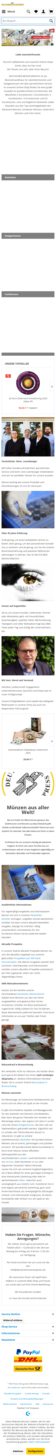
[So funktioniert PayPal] (28, 1352)
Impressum (48, 1404)
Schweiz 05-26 (28, 37)
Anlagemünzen (26, 1124)
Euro (11, 1161)
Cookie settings (32, 1393)
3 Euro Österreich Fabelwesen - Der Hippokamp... (28, 751)
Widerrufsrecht (10, 1404)
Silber (22, 1180)
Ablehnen (18, 1451)
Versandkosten (14, 1387)
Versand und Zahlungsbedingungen (26, 1398)
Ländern (23, 1158)
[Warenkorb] (51, 11)
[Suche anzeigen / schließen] (28, 11)
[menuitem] (8, 11)
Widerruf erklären (12, 1320)
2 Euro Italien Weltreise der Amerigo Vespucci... (28, 400)
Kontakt (46, 1393)
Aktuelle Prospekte (12, 1393)
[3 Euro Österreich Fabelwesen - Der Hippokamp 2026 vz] (28, 732)
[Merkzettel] (36, 11)
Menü (11, 11)
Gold (32, 1183)
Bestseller (26, 1139)
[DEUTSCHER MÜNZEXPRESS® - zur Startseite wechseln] (13, 4)
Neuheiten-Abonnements (31, 993)
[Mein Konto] (43, 11)
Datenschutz (26, 1404)
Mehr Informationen (39, 1441)
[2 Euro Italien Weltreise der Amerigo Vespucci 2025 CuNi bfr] (28, 383)
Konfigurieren (35, 1451)
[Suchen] (51, 21)
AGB (37, 1404)
